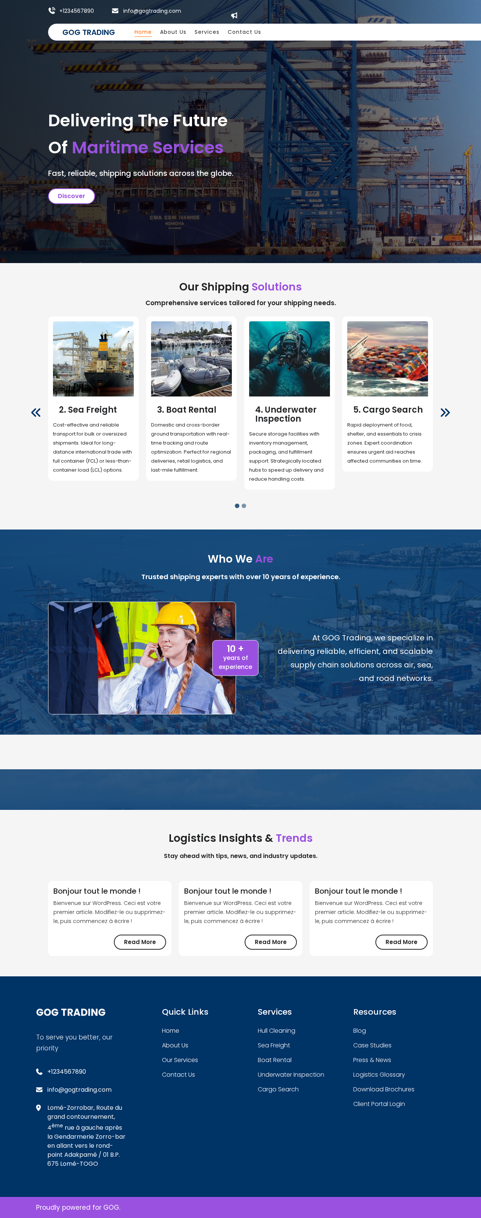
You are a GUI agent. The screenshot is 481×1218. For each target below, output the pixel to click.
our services (180, 1060)
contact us (178, 1074)
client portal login (379, 1104)
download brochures (383, 1089)
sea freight (274, 1045)
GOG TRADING (88, 32)
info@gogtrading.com (152, 11)
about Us (175, 1045)
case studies (372, 1045)
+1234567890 (76, 11)
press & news (372, 1060)
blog (359, 1030)
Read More (145, 944)
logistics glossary (379, 1074)
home (170, 1030)
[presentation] (36, 413)
